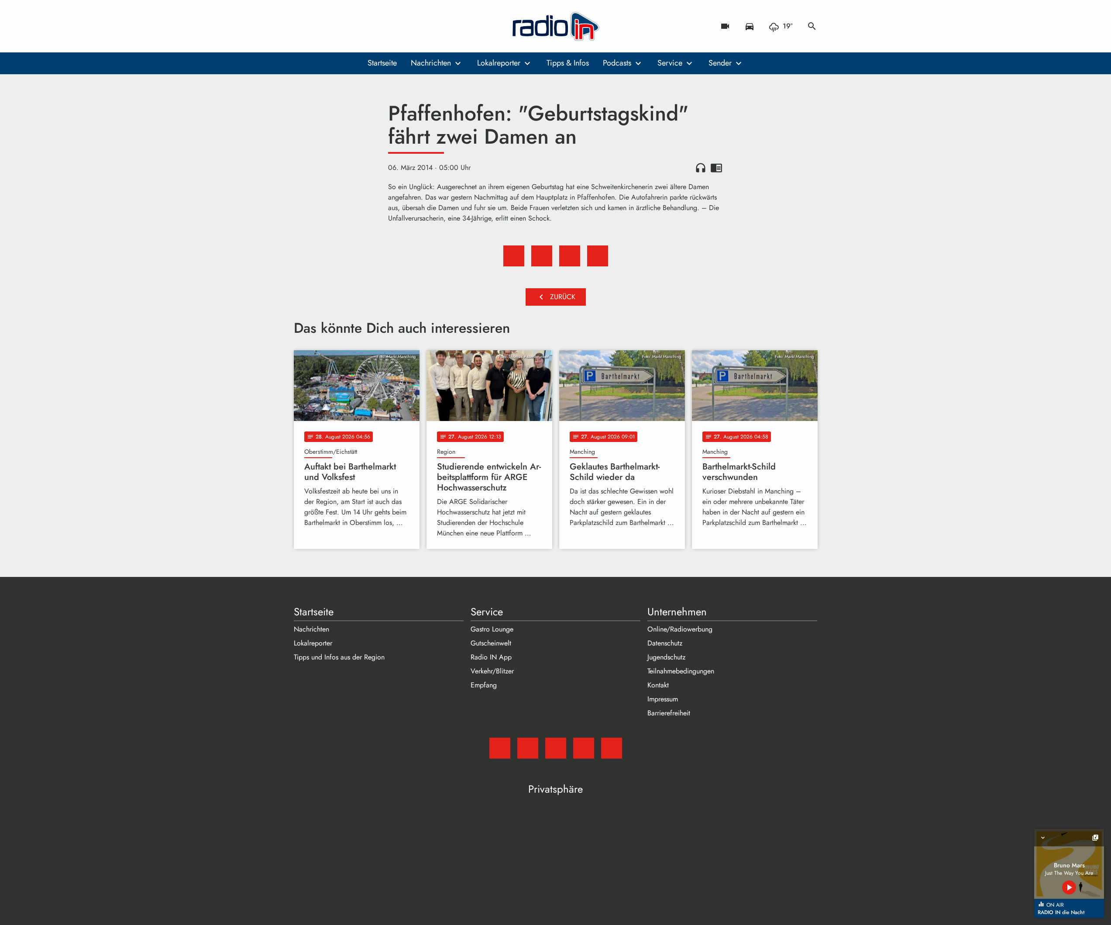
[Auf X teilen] (541, 255)
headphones (701, 168)
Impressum (662, 699)
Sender (720, 63)
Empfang (484, 685)
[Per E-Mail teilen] (597, 255)
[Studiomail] (302, 26)
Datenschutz (664, 643)
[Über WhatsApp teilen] (569, 255)
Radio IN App (491, 657)
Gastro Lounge (492, 629)
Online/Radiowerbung (679, 629)
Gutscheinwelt (491, 643)
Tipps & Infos (568, 63)
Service (669, 63)
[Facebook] (320, 26)
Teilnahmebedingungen (680, 671)
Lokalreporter (498, 63)
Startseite (382, 63)
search (812, 26)
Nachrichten (431, 63)
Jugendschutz (666, 657)
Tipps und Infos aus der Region (339, 657)
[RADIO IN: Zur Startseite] (555, 26)
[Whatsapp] (355, 26)
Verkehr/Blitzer (492, 671)
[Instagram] (337, 26)
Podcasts (617, 63)
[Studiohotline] (372, 26)
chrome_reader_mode (716, 168)
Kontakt (658, 685)
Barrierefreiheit (668, 713)
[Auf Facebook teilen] (513, 255)
